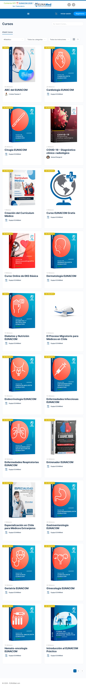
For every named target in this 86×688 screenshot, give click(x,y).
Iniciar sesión (66, 14)
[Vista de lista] (78, 39)
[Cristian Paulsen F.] (6, 94)
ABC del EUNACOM (16, 89)
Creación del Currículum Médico (19, 214)
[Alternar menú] (28, 13)
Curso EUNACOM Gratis (60, 213)
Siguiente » (82, 670)
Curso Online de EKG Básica (21, 276)
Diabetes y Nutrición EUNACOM (17, 338)
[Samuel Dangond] (48, 157)
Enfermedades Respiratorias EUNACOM (22, 464)
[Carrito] (56, 13)
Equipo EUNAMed (57, 94)
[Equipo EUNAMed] (48, 94)
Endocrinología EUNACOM (20, 399)
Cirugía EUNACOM (16, 149)
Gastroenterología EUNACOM (57, 527)
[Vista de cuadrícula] (74, 39)
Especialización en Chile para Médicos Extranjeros (20, 527)
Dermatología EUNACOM (61, 276)
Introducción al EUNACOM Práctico (62, 650)
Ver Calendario (19, 6)
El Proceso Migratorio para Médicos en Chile (62, 338)
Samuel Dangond (56, 157)
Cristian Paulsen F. (15, 94)
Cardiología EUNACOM (60, 89)
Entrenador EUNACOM (59, 462)
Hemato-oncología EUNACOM (16, 650)
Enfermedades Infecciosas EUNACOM (62, 401)
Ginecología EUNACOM (60, 588)
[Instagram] (73, 4)
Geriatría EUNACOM (17, 588)
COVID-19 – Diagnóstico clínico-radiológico (60, 151)
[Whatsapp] (69, 4)
